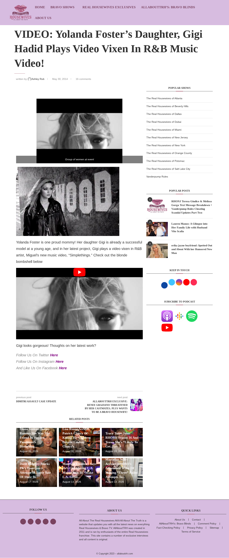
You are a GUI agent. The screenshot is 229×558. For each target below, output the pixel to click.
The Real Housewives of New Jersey (167, 137)
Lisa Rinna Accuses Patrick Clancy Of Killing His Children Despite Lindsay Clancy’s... (76, 437)
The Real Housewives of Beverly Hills (167, 106)
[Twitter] (30, 521)
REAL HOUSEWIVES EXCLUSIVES (109, 7)
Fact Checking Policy (168, 527)
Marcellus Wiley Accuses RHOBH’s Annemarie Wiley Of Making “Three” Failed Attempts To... (121, 468)
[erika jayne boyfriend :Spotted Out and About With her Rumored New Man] (157, 251)
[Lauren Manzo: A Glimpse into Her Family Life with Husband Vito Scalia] (157, 229)
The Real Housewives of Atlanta (164, 98)
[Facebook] (23, 521)
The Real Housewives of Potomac (165, 161)
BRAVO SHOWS (62, 7)
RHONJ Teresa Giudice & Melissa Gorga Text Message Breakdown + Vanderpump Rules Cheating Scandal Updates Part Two (191, 207)
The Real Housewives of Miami (163, 129)
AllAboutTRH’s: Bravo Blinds (168, 7)
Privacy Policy (195, 527)
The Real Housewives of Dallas (164, 113)
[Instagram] (38, 521)
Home (40, 7)
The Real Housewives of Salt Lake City (168, 168)
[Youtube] (167, 324)
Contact (196, 519)
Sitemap (214, 527)
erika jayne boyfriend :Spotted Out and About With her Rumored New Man (191, 249)
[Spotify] (192, 312)
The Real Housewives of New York (165, 145)
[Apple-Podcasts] (167, 312)
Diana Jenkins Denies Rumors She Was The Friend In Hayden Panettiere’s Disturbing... (35, 437)
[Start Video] (79, 303)
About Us (43, 18)
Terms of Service (190, 531)
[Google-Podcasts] (179, 312)
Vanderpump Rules (157, 176)
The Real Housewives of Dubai (163, 121)
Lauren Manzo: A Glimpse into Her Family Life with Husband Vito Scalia (189, 227)
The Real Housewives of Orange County (169, 153)
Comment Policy (207, 523)
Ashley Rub (38, 79)
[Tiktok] (45, 521)
